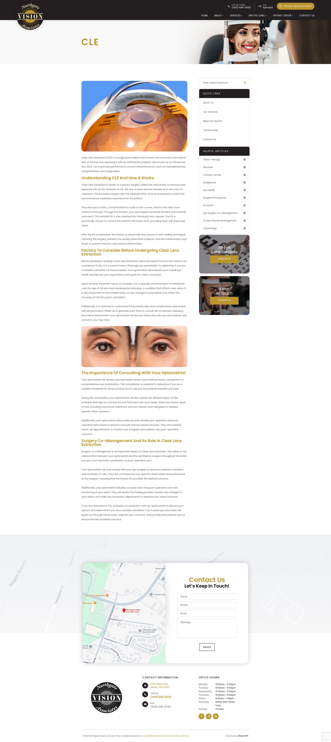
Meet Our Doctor (212, 121)
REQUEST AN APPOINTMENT (298, 6)
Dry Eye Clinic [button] (257, 15)
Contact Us (306, 15)
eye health (209, 190)
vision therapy (211, 159)
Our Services (210, 111)
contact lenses (212, 174)
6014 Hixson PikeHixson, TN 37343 (160, 686)
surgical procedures (214, 197)
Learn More (224, 258)
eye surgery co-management (220, 213)
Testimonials (210, 130)
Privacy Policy (172, 735)
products (208, 205)
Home (204, 15)
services (208, 167)
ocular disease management (220, 220)
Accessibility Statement (153, 735)
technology (210, 228)
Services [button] (235, 15)
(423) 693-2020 (161, 697)
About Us (208, 102)
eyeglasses (209, 182)
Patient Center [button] (282, 15)
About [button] (218, 15)
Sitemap (185, 735)
